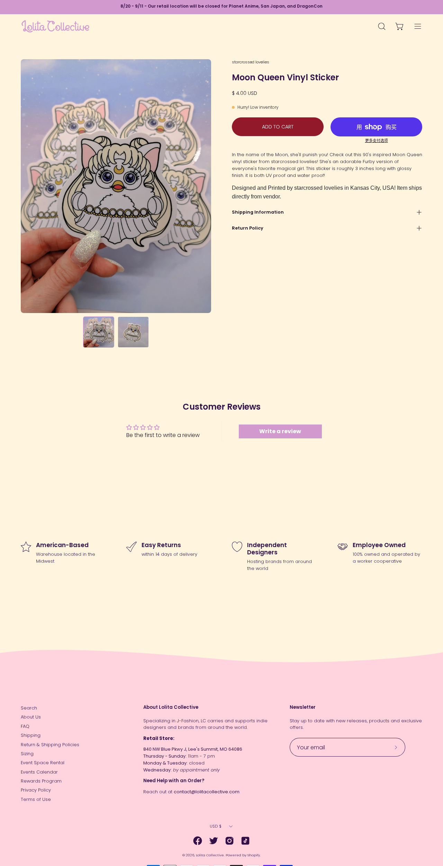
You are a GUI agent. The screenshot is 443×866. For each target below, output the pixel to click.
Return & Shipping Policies (50, 745)
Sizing (27, 754)
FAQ (25, 726)
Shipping (30, 735)
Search (29, 708)
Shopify (253, 855)
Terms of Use (36, 799)
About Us (31, 717)
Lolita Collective (210, 855)
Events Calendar (39, 772)
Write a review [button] (280, 431)
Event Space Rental (42, 763)
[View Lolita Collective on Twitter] (213, 841)
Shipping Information (258, 212)
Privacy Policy (36, 790)
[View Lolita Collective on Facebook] (197, 841)
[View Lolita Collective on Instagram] (229, 841)
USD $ (216, 826)
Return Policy (247, 228)
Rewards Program (41, 781)
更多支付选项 (376, 140)
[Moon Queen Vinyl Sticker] (98, 332)
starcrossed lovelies (250, 62)
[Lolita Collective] (55, 26)
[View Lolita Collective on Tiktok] (245, 841)
